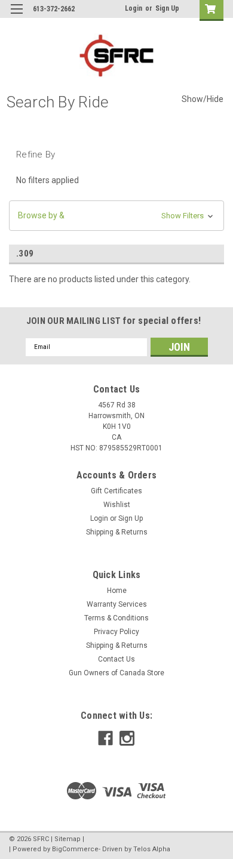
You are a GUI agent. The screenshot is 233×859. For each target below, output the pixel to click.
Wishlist (116, 504)
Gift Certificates (116, 491)
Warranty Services (117, 604)
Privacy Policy (116, 632)
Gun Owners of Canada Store (116, 673)
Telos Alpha (151, 849)
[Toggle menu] (16, 16)
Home (117, 590)
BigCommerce (75, 849)
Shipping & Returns (117, 532)
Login (133, 8)
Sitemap (67, 839)
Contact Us (116, 659)
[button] (116, 215)
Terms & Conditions (116, 618)
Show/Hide (202, 99)
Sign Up (167, 8)
